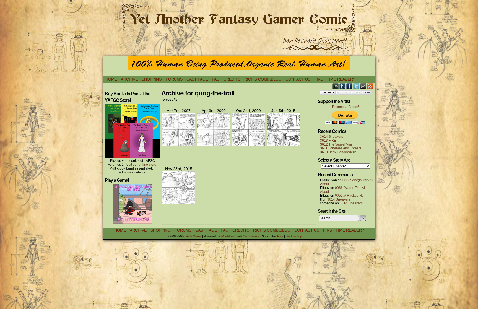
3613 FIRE (328, 140)
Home (111, 79)
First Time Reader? (334, 79)
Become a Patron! (345, 107)
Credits (232, 79)
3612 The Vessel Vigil (336, 144)
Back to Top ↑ (295, 236)
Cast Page (197, 79)
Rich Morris (193, 236)
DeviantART (335, 86)
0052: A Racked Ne (349, 196)
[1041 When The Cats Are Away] (213, 144)
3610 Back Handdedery (338, 152)
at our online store (142, 165)
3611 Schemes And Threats (340, 148)
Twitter (356, 86)
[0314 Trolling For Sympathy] (178, 144)
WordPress (228, 236)
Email (363, 86)
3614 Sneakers (331, 137)
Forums (174, 79)
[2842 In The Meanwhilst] (178, 203)
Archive (129, 79)
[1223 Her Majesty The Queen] (248, 144)
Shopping (152, 79)
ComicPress (251, 236)
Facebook (349, 86)
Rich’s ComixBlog (263, 79)
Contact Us (297, 79)
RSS (370, 86)
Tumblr (342, 86)
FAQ (216, 79)
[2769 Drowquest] (283, 144)
